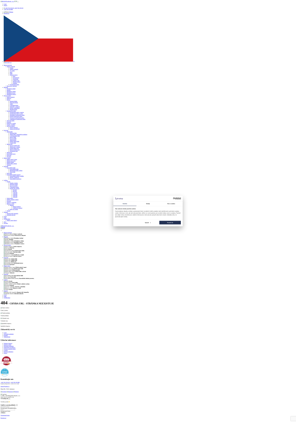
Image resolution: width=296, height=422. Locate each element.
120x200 (15, 192)
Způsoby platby (7, 344)
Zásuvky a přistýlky (11, 202)
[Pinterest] (16, 391)
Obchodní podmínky (9, 334)
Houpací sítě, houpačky (12, 213)
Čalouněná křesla (14, 105)
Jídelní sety (9, 152)
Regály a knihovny (14, 177)
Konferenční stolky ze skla (16, 113)
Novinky (9, 156)
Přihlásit (11, 12)
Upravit (147, 222)
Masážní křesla (13, 109)
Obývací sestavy (11, 126)
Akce (5, 222)
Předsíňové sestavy (11, 94)
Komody (9, 122)
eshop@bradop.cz (5, 386)
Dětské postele (10, 162)
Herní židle (12, 172)
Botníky (9, 90)
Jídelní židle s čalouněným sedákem (18, 134)
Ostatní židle (13, 142)
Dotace (5, 5)
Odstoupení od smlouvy (9, 347)
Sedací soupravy (11, 97)
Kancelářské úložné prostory (14, 174)
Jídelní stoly (10, 144)
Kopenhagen (16, 77)
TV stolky (12, 70)
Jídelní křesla (13, 140)
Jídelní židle (10, 131)
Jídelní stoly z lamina (15, 147)
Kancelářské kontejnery (15, 179)
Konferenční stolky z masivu (17, 112)
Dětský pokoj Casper (12, 159)
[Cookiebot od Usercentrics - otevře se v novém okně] (174, 198)
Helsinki (15, 83)
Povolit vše (170, 222)
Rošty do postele (14, 209)
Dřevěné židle (13, 133)
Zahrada (6, 212)
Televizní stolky (10, 120)
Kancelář (6, 166)
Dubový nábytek (11, 66)
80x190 (15, 191)
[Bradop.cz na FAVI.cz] (6, 366)
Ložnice (6, 180)
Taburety (9, 165)
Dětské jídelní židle (14, 141)
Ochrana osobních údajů (10, 349)
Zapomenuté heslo (5, 415)
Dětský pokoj (7, 158)
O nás (5, 4)
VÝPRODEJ (7, 219)
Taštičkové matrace (17, 208)
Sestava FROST (14, 127)
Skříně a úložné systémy (13, 199)
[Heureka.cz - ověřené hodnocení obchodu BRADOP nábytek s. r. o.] (5, 376)
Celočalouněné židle (15, 136)
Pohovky (9, 98)
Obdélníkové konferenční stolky (18, 119)
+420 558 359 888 (8, 9)
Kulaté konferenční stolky (16, 116)
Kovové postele (13, 185)
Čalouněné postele (14, 187)
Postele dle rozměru (14, 188)
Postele (11, 68)
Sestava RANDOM (15, 129)
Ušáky (11, 104)
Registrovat (6, 13)
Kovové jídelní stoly (15, 145)
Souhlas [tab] (125, 203)
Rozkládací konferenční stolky (17, 115)
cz (73, 61)
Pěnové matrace (17, 206)
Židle (11, 73)
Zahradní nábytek (11, 215)
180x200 (15, 197)
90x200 (15, 190)
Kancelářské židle (11, 167)
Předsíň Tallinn (16, 81)
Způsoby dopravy (8, 343)
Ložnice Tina (16, 80)
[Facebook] (4, 391)
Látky (5, 217)
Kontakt (6, 335)
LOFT (5, 216)
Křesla (8, 100)
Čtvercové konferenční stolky (17, 118)
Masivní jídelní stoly (15, 149)
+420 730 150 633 (18, 8)
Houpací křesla (13, 101)
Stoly (11, 72)
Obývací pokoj (7, 95)
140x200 (15, 194)
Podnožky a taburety (15, 106)
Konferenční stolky (14, 84)
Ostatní (8, 210)
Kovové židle (13, 138)
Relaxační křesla (14, 102)
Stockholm (15, 79)
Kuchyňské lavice (11, 154)
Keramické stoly (14, 151)
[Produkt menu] (1, 230)
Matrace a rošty (10, 203)
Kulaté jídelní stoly (14, 148)
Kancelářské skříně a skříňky (17, 176)
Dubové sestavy (14, 75)
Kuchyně (6, 130)
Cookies (6, 350)
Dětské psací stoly (11, 161)
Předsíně (6, 87)
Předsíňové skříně (11, 88)
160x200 (15, 195)
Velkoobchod (7, 337)
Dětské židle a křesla (12, 163)
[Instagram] (10, 391)
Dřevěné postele (14, 184)
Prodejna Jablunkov (8, 351)
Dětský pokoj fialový (12, 220)
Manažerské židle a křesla (16, 170)
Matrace (12, 205)
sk (10, 62)
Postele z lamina (14, 183)
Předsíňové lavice (11, 93)
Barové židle (13, 137)
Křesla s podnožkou (15, 108)
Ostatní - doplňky (11, 124)
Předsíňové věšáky (11, 91)
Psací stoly (9, 173)
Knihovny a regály (11, 123)
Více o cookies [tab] (171, 203)
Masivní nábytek (8, 65)
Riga (14, 76)
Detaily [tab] (148, 203)
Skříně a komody (14, 69)
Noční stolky (10, 198)
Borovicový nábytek (12, 86)
